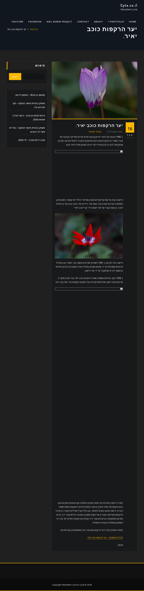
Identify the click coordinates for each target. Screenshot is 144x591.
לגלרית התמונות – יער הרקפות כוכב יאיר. (105, 537)
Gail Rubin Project (59, 21)
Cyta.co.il (128, 5)
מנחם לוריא (114, 131)
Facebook (35, 21)
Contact (83, 21)
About (98, 21)
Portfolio (116, 21)
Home (132, 21)
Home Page (95, 131)
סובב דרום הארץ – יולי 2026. (31, 140)
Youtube (17, 21)
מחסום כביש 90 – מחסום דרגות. (30, 95)
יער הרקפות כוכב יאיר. (16, 29)
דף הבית (34, 29)
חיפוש (40, 65)
